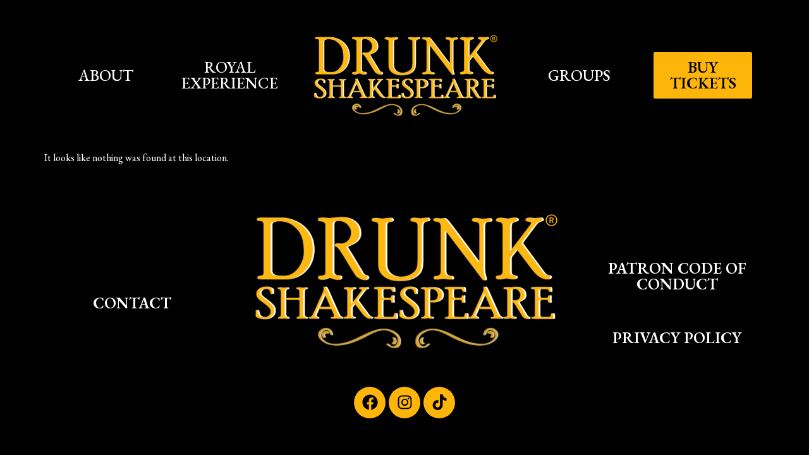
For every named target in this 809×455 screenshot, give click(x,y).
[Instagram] (404, 402)
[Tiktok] (439, 402)
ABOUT (105, 75)
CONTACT (132, 303)
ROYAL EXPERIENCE (229, 75)
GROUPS (579, 75)
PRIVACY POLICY (676, 337)
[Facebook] (370, 402)
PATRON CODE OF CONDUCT (677, 276)
